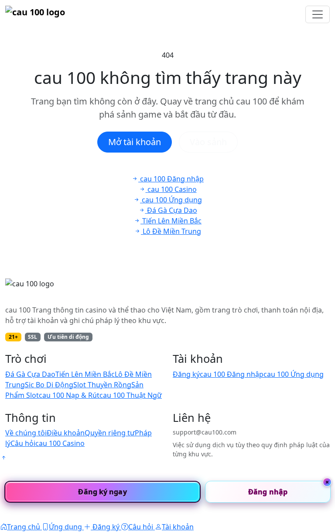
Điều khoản (66, 433)
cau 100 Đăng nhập (231, 374)
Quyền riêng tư (110, 433)
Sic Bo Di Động (49, 384)
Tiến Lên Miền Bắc (85, 374)
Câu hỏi (22, 443)
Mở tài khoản (134, 142)
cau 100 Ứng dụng (293, 374)
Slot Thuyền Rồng (102, 384)
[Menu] (317, 14)
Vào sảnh (208, 142)
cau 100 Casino (60, 443)
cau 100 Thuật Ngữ (130, 395)
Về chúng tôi (26, 433)
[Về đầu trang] (3, 457)
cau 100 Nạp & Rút (69, 395)
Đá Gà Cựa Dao (30, 374)
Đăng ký (186, 374)
